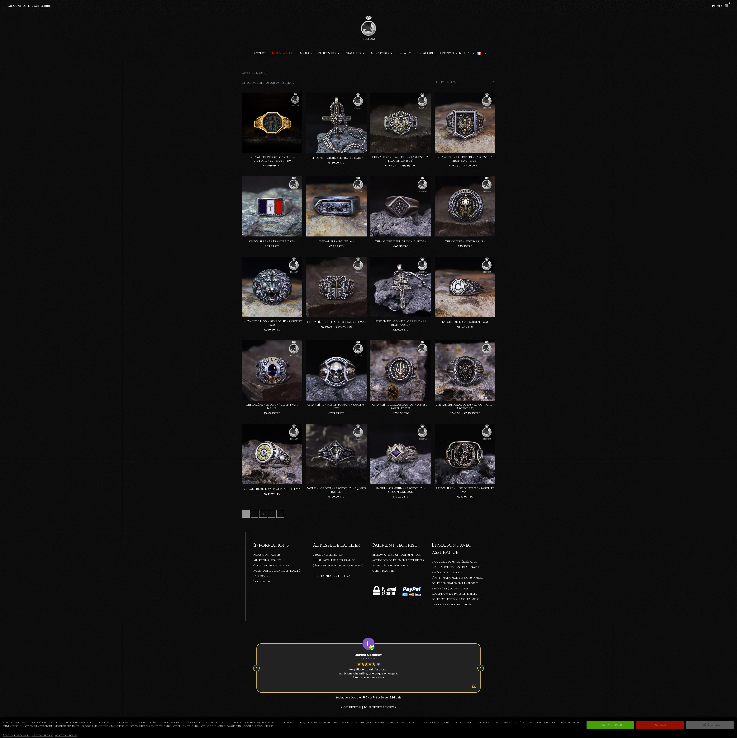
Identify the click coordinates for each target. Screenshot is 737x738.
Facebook (260, 576)
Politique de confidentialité (276, 571)
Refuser (660, 725)
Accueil (248, 73)
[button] (480, 668)
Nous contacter (266, 555)
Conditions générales (271, 566)
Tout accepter (610, 725)
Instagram (261, 581)
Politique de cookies (16, 735)
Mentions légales (42, 735)
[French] (481, 53)
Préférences (710, 725)
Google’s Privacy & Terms (257, 726)
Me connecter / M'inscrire (29, 6)
